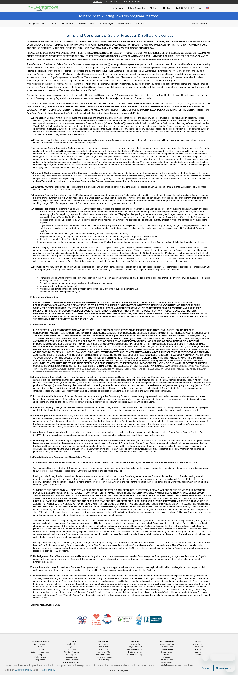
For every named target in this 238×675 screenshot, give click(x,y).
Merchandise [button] (124, 23)
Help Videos (40, 660)
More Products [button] (199, 23)
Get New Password (71, 652)
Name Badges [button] (107, 23)
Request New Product (103, 657)
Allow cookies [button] (223, 668)
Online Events (113, 1)
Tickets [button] (54, 23)
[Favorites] (200, 8)
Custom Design (135, 644)
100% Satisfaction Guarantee (139, 619)
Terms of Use (198, 644)
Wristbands (103, 649)
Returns (198, 654)
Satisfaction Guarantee (40, 652)
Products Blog (103, 660)
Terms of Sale (198, 647)
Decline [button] (206, 668)
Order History (71, 657)
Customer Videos (166, 647)
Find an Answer (40, 657)
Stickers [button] (140, 23)
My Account (71, 649)
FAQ (40, 654)
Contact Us (40, 649)
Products (97, 1)
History (166, 654)
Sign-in (71, 647)
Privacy (198, 649)
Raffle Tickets (103, 647)
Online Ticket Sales (134, 649)
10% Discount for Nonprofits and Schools (97, 619)
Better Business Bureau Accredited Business (153, 619)
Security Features (103, 654)
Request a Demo (166, 660)
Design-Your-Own (135, 647)
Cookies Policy (23, 670)
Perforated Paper (132, 1)
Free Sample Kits (103, 652)
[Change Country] (209, 8)
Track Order (71, 644)
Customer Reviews (166, 644)
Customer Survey (166, 649)
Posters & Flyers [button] (87, 23)
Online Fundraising (134, 654)
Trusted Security (125, 619)
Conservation (166, 652)
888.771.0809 (186, 7)
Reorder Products (72, 660)
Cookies (198, 652)
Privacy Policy (47, 670)
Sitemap (166, 657)
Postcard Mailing (135, 652)
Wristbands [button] (68, 23)
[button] (117, 8)
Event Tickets (103, 644)
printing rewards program (122, 15)
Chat (40, 647)
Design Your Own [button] (37, 23)
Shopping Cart (71, 654)
